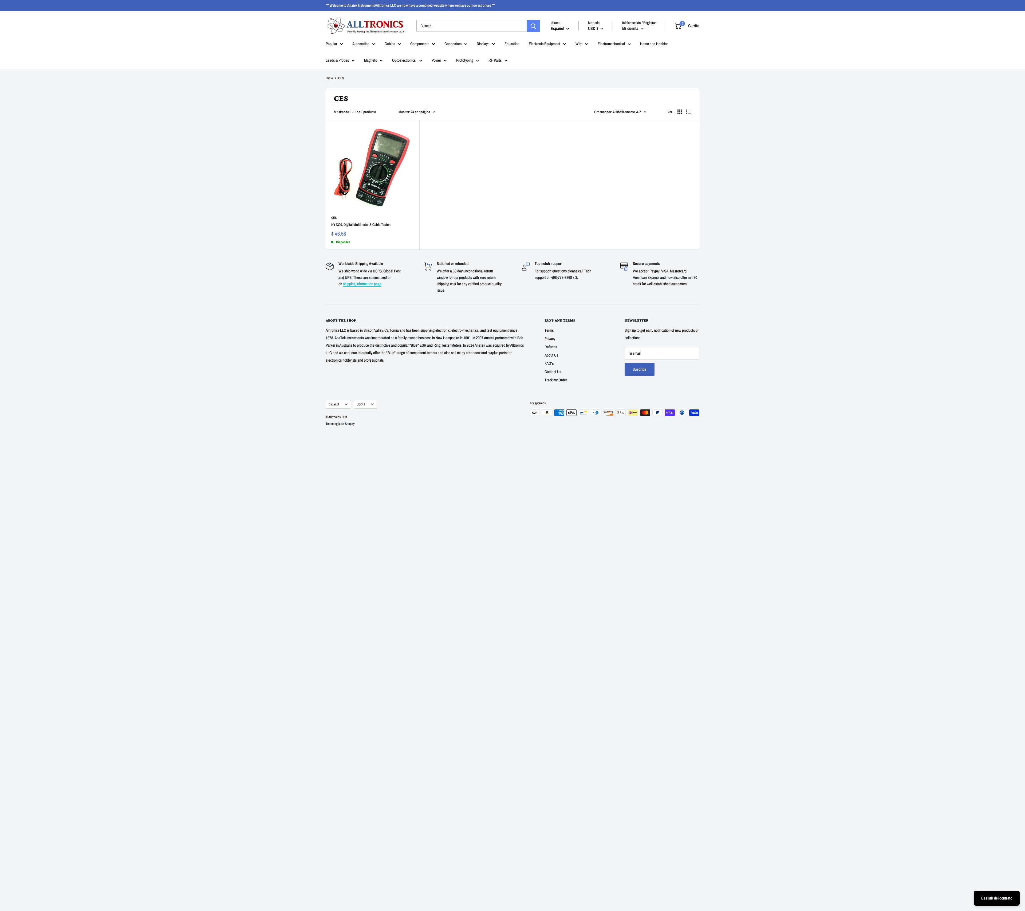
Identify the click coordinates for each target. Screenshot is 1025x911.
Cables (390, 43)
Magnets (370, 60)
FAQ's (549, 363)
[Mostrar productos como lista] (688, 112)
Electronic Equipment (544, 43)
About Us (551, 355)
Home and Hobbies (654, 43)
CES (334, 218)
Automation (360, 43)
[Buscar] (533, 26)
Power (436, 60)
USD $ (361, 404)
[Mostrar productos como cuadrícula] (679, 112)
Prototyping (464, 60)
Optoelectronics (404, 60)
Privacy (550, 338)
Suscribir (639, 369)
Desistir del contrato (996, 898)
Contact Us (553, 371)
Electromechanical (611, 43)
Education (511, 43)
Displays (483, 43)
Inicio (329, 78)
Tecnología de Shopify (340, 423)
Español (334, 404)
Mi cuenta (630, 28)
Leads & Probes (337, 60)
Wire (578, 43)
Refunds (551, 347)
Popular (331, 43)
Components (419, 43)
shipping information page (362, 284)
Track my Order (556, 380)
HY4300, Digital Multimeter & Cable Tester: (361, 224)
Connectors (453, 43)
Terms (549, 330)
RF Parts (495, 60)
